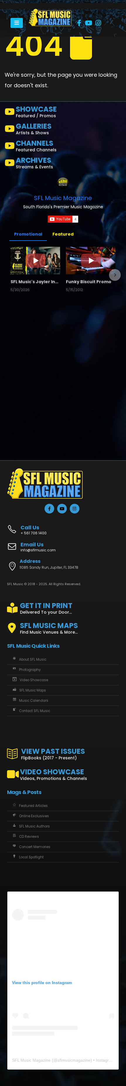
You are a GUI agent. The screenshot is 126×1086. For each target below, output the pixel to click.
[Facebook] (79, 23)
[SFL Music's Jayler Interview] (35, 260)
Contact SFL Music (34, 711)
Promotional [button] (28, 234)
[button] (11, 275)
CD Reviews (29, 836)
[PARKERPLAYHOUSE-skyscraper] (34, 388)
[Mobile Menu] (17, 23)
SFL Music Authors (34, 826)
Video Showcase (34, 680)
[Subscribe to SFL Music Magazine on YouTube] (63, 219)
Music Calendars (33, 700)
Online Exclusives (34, 816)
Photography (30, 669)
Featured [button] (63, 234)
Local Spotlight (31, 857)
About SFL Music (32, 659)
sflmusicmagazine (74, 1060)
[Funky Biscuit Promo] (90, 260)
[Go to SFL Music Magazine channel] (63, 183)
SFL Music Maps (32, 690)
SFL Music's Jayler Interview (35, 281)
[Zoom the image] (50, 12)
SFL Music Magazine (63, 198)
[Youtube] (89, 23)
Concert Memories (34, 847)
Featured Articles (33, 805)
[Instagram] (98, 23)
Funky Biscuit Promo (88, 281)
